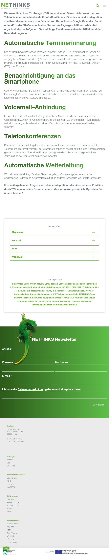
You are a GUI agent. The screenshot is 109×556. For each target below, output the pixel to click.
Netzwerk (27, 298)
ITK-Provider (87, 291)
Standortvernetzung (61, 302)
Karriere (10, 509)
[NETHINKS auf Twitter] (10, 448)
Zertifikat (73, 305)
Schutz (31, 302)
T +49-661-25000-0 (14, 439)
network (18, 298)
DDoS (47, 284)
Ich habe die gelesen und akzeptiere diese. (41, 389)
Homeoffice (91, 284)
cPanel (9, 539)
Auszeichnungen (13, 502)
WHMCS (10, 536)
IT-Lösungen (22, 291)
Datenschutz (12, 478)
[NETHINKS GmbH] (15, 5)
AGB (9, 481)
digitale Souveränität (61, 284)
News (9, 512)
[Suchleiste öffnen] (97, 5)
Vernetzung (86, 302)
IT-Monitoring (35, 291)
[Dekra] (51, 552)
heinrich (81, 284)
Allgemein (17, 232)
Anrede (7, 349)
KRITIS (56, 294)
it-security (47, 291)
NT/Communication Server (82, 298)
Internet (36, 288)
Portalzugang (12, 542)
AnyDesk (10, 527)
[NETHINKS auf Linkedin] (15, 448)
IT (83, 288)
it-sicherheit (58, 291)
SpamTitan (11, 533)
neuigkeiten (48, 298)
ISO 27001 (11, 487)
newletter (58, 298)
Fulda (74, 284)
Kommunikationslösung (41, 294)
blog (14, 284)
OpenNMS (22, 302)
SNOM (48, 302)
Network (16, 240)
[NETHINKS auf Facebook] (8, 448)
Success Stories (12, 505)
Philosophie (11, 499)
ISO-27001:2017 (73, 288)
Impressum (11, 484)
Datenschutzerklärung (31, 389)
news (66, 298)
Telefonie (75, 302)
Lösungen (65, 294)
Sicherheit (39, 302)
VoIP (14, 249)
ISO (63, 288)
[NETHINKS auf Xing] (13, 448)
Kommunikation (21, 294)
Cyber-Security (37, 284)
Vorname (8, 362)
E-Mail (7, 376)
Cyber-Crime (23, 284)
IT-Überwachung (73, 291)
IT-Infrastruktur (91, 288)
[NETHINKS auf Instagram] (17, 448)
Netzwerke (37, 298)
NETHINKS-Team (87, 294)
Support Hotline (13, 524)
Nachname (62, 362)
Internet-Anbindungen (51, 288)
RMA (9, 530)
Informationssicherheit (21, 288)
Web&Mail (17, 257)
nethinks (74, 294)
